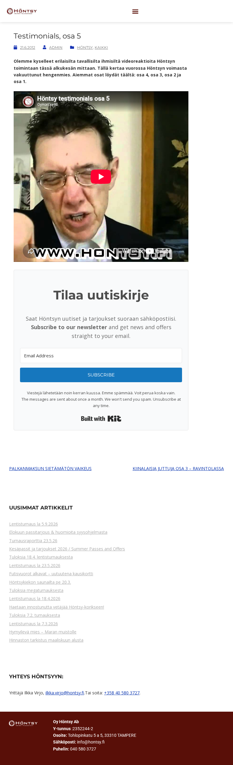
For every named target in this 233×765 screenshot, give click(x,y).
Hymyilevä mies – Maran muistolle (42, 632)
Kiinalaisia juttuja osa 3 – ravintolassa (178, 468)
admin (55, 47)
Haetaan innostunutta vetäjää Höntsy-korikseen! (56, 607)
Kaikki (101, 47)
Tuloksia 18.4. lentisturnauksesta (41, 557)
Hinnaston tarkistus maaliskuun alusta (46, 640)
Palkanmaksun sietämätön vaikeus (50, 468)
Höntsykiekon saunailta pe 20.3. (40, 582)
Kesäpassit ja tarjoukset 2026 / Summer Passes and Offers (67, 549)
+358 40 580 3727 (122, 693)
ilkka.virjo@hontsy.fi (65, 693)
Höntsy (85, 47)
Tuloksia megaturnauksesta (36, 590)
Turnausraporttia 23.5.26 (33, 540)
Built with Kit (101, 418)
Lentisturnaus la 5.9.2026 (33, 524)
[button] (135, 11)
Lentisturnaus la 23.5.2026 (34, 565)
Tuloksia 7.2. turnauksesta (34, 615)
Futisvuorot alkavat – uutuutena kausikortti (51, 573)
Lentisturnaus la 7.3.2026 (33, 623)
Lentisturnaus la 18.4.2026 (34, 598)
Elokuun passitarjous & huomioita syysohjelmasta (58, 532)
